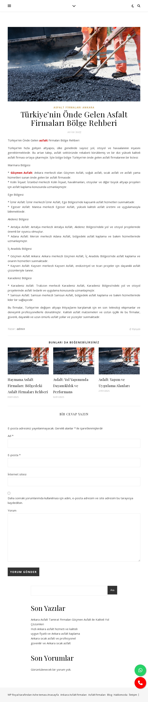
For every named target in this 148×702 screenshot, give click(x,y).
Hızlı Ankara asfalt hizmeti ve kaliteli (54, 629)
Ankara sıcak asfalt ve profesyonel (53, 638)
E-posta (14, 455)
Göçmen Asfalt (22, 172)
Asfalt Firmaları (97, 694)
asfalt (43, 140)
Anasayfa (53, 694)
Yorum (12, 510)
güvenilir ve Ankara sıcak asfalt (51, 643)
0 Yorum (135, 329)
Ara (112, 590)
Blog (109, 694)
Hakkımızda (120, 694)
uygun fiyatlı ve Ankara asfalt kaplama (55, 633)
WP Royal (13, 694)
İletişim (133, 694)
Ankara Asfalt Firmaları (73, 694)
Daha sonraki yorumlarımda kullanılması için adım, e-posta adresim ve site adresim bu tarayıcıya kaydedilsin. (70, 500)
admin (21, 329)
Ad (10, 436)
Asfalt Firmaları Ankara (74, 107)
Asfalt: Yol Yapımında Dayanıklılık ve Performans (70, 385)
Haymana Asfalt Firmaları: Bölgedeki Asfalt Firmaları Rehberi (28, 385)
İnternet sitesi (17, 474)
